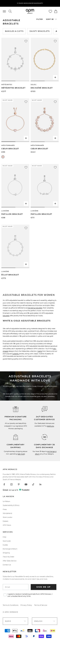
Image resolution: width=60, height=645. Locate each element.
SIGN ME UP (43, 587)
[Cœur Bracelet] (15, 120)
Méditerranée (8, 145)
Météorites (6, 85)
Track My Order (8, 557)
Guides (5, 545)
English (38, 621)
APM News (7, 525)
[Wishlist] (50, 11)
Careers (5, 521)
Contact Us (7, 565)
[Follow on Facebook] (4, 484)
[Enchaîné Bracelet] (45, 59)
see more (21, 454)
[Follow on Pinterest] (18, 484)
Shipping (6, 553)
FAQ (4, 537)
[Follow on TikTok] (33, 484)
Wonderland (7, 513)
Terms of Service (40, 605)
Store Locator (7, 517)
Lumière (5, 211)
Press (5, 509)
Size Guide (7, 541)
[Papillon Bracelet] (15, 186)
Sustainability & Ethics (11, 505)
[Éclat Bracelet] (15, 246)
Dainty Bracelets (40, 31)
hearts (39, 351)
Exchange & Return (10, 549)
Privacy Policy (26, 605)
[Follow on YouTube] (26, 484)
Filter (39, 19)
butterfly (15, 354)
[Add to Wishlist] (26, 41)
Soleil (34, 85)
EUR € (8, 621)
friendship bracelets (34, 308)
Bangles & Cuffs (14, 31)
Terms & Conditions (10, 605)
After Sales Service (9, 561)
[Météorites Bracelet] (15, 59)
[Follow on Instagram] (11, 484)
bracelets (6, 316)
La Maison (6, 501)
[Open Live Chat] (44, 409)
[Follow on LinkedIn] (40, 484)
